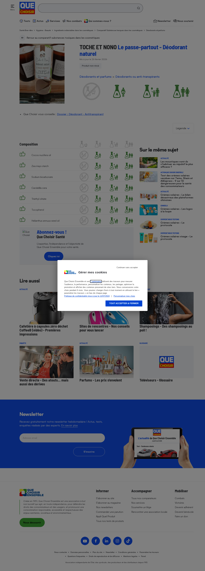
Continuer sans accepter (127, 267)
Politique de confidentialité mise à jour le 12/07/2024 (87, 296)
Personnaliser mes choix (124, 296)
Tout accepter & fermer (124, 303)
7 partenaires (96, 281)
